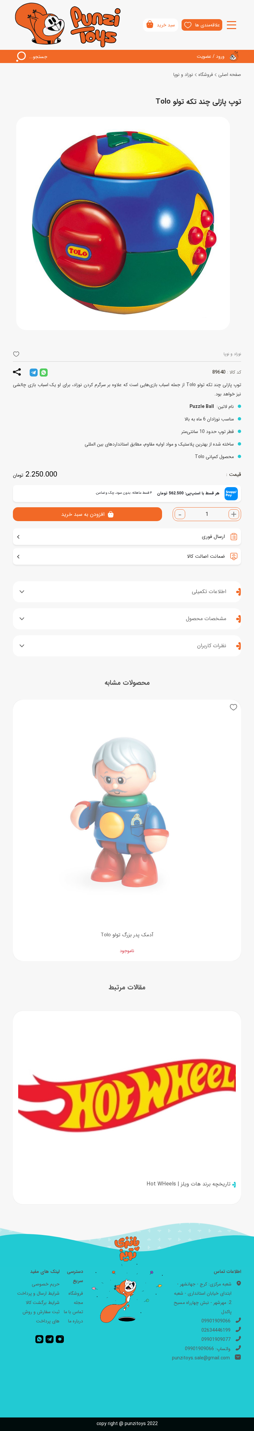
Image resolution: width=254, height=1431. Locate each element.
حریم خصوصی (46, 1284)
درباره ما (75, 1321)
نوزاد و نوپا (183, 74)
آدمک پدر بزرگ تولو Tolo (127, 935)
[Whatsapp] (39, 1339)
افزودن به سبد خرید (83, 514)
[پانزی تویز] (68, 25)
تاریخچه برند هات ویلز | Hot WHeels (189, 1184)
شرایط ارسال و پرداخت (38, 1293)
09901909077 (216, 1339)
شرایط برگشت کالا (43, 1302)
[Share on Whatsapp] (44, 372)
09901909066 (216, 1321)
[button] (16, 354)
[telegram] (33, 372)
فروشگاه (205, 74)
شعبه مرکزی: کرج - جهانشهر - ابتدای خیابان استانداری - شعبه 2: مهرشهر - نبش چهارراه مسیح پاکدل (203, 1298)
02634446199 (216, 1330)
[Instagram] (60, 1339)
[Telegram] (49, 1339)
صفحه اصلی (229, 74)
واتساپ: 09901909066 (208, 1348)
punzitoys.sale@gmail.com (201, 1358)
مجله (78, 1302)
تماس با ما (73, 1311)
